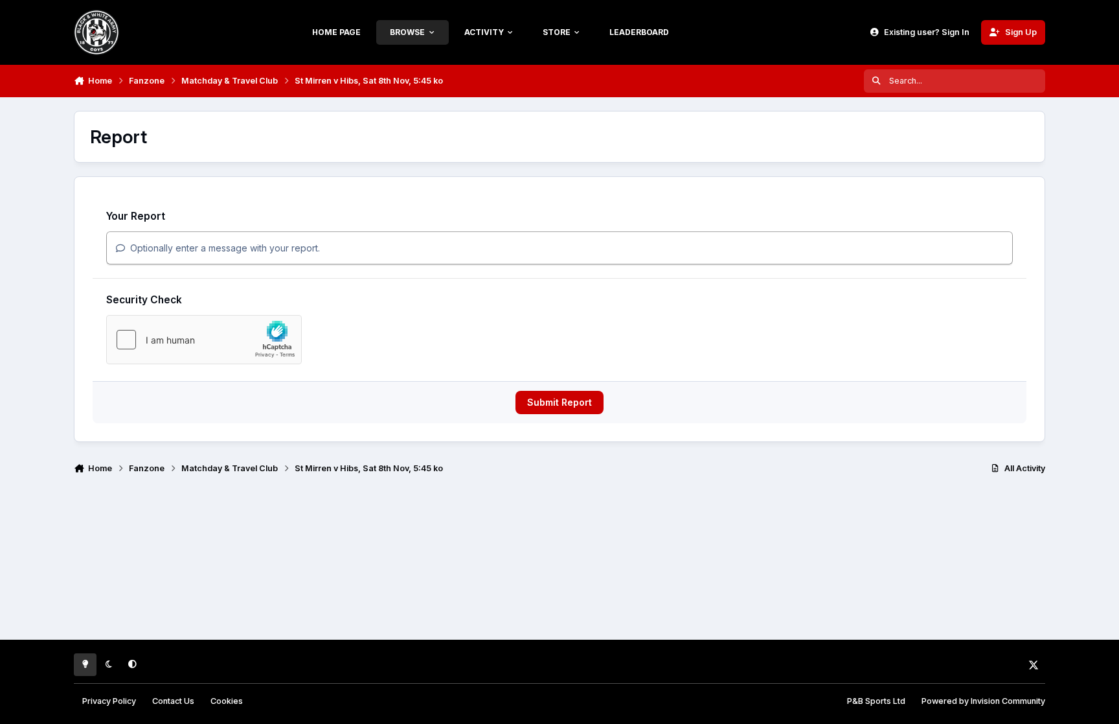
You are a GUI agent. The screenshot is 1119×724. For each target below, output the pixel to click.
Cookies (226, 701)
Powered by (983, 701)
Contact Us (173, 701)
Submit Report (559, 402)
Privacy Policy (109, 701)
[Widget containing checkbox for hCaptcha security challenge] (204, 339)
